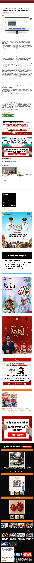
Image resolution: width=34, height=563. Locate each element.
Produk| (19, 559)
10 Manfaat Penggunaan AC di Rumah (4, 528)
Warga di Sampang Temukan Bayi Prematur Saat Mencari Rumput (29, 538)
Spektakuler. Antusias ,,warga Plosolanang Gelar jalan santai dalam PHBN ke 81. (13, 411)
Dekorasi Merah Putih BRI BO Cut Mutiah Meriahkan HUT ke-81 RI (8, 175)
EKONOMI (5, 6)
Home (2, 6)
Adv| (21, 559)
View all (31, 165)
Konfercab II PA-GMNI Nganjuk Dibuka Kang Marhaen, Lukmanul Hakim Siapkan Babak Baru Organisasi (16, 410)
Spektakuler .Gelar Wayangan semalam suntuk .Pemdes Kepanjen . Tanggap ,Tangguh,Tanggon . (4, 538)
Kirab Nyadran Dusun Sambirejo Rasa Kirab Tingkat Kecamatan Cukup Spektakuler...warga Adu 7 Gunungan (29, 529)
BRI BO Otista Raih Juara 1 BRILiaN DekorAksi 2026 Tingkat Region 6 (24, 175)
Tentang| (17, 559)
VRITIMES (16, 109)
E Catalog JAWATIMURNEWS (6, 112)
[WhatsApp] (15, 161)
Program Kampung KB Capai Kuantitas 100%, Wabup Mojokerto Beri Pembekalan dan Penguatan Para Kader (21, 528)
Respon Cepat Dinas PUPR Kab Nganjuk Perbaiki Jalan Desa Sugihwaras (13, 528)
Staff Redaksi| (26, 559)
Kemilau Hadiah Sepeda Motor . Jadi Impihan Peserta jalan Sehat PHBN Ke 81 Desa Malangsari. (15, 407)
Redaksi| (30, 559)
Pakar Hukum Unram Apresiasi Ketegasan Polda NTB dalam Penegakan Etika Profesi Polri (21, 538)
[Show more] (19, 161)
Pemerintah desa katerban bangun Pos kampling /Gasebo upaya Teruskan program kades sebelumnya (17, 467)
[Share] (31, 12)
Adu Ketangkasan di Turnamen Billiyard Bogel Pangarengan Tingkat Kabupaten (17, 468)
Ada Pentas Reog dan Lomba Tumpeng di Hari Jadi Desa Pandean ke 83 (17, 471)
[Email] (17, 161)
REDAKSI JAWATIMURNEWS (6, 113)
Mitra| (23, 559)
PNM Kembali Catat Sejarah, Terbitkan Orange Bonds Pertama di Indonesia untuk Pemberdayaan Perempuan (12, 538)
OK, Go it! (4, 560)
